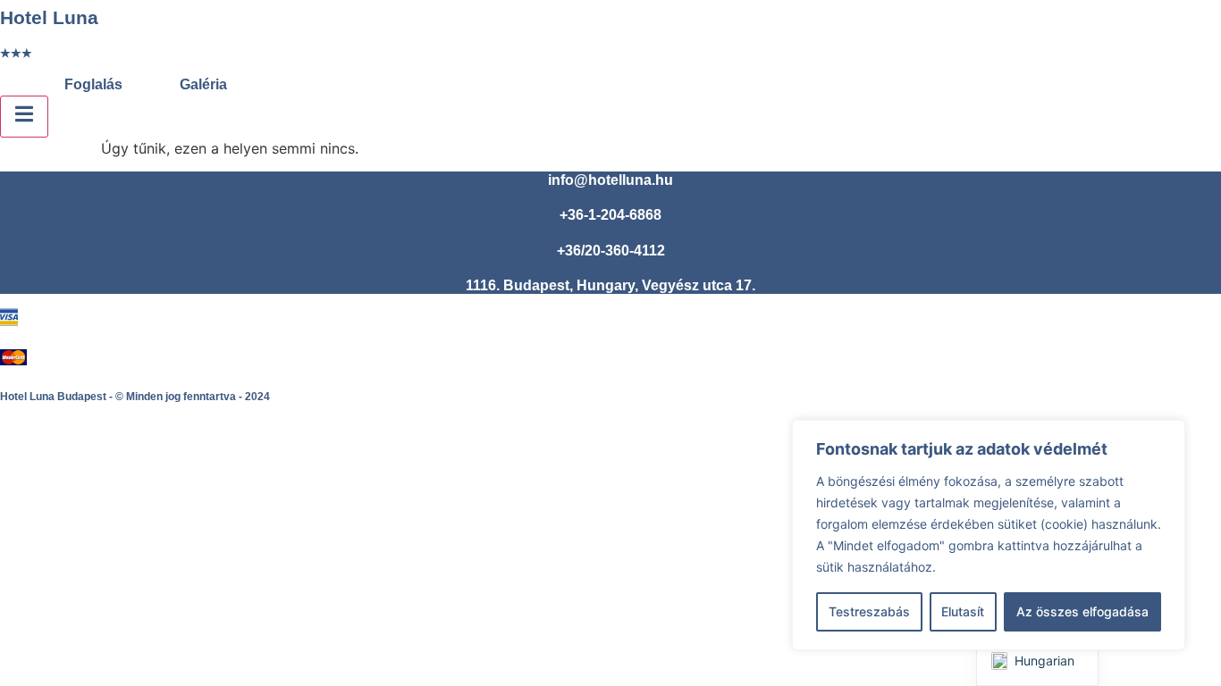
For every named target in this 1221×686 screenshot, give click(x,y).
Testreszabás (869, 611)
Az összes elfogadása (1082, 611)
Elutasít (962, 611)
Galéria (203, 84)
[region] (988, 535)
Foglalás (93, 84)
